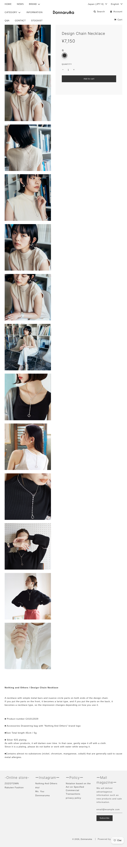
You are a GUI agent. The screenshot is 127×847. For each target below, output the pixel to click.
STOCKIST (37, 20)
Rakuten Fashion (14, 787)
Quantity (67, 64)
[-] (63, 69)
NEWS (20, 4)
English (115, 4)
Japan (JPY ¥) (96, 4)
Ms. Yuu (39, 791)
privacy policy (73, 798)
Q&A (7, 20)
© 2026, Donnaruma (82, 839)
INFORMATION (34, 12)
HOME (8, 4)
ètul (37, 787)
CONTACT (20, 20)
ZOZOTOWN (12, 783)
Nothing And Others (46, 783)
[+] (74, 69)
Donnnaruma (42, 795)
